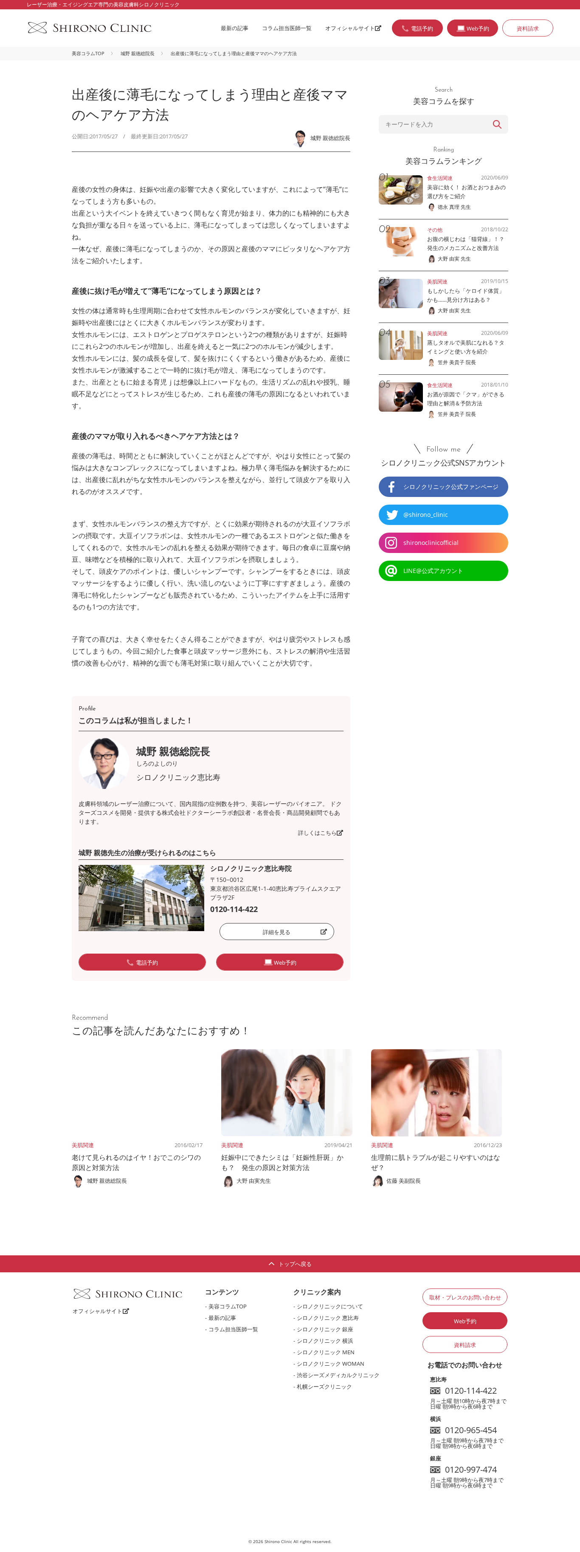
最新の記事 (234, 28)
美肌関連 (83, 1145)
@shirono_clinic (425, 515)
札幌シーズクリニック (324, 1386)
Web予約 (465, 1321)
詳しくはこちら (317, 832)
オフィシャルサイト (350, 28)
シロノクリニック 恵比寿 (328, 1318)
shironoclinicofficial (431, 543)
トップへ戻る (295, 1264)
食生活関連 (440, 178)
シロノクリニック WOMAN (330, 1363)
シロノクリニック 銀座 (325, 1329)
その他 (434, 229)
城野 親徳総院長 (138, 53)
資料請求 (528, 28)
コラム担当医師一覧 (287, 28)
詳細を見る (276, 932)
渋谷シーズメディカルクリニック (338, 1375)
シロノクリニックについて (330, 1306)
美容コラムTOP (88, 53)
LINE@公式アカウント (433, 571)
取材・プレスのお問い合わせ (465, 1297)
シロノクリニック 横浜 (325, 1340)
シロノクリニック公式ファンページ (450, 487)
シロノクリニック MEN (326, 1352)
